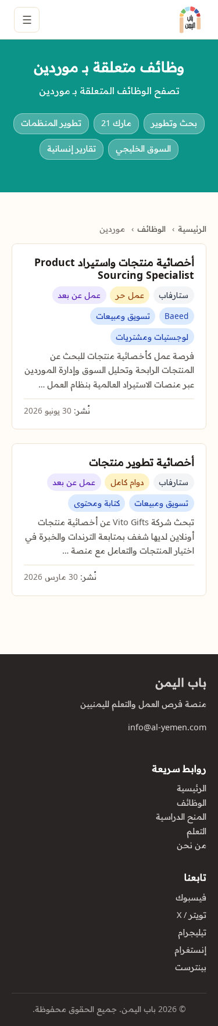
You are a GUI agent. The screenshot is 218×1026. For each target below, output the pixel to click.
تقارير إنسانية (71, 149)
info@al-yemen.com (167, 727)
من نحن (191, 845)
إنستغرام (190, 950)
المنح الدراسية (181, 817)
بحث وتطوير (174, 123)
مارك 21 (116, 123)
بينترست (190, 967)
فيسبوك (191, 897)
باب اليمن (180, 682)
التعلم (196, 831)
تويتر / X (191, 915)
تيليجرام (192, 932)
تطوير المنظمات (51, 123)
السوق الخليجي (143, 149)
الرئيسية (192, 229)
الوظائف (151, 229)
